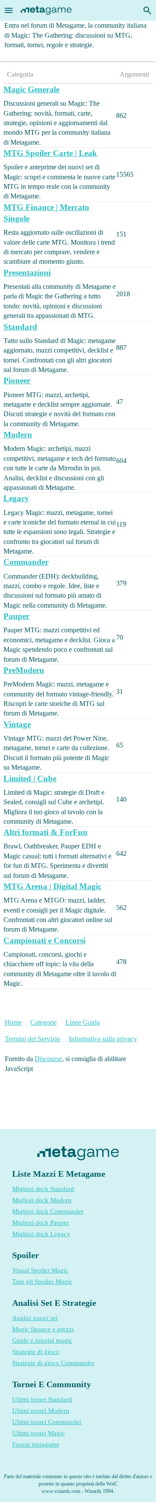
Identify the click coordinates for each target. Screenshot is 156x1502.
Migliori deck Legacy (41, 1233)
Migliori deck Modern (42, 1200)
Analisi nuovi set (35, 1317)
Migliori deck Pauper (40, 1222)
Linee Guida (82, 1022)
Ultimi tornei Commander (46, 1421)
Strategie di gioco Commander (53, 1363)
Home (13, 1022)
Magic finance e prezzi (43, 1329)
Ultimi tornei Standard (42, 1399)
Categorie (43, 1022)
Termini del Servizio (32, 1038)
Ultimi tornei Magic (38, 1433)
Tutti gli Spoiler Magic (42, 1281)
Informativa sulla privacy (103, 1038)
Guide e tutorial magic (42, 1340)
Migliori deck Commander (48, 1211)
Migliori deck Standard (43, 1188)
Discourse (48, 1058)
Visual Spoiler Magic (40, 1270)
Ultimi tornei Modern (40, 1410)
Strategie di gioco (35, 1351)
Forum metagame (35, 1444)
